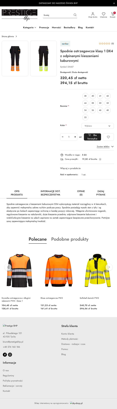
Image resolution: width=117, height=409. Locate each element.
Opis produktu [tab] (17, 193)
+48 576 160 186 (11, 347)
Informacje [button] (9, 363)
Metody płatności (69, 339)
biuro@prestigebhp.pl (13, 341)
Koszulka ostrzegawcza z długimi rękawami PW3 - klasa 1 (16, 299)
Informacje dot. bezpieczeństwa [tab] (50, 193)
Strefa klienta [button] (69, 326)
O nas (6, 370)
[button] (29, 27)
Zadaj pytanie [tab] (100, 193)
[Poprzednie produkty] (8, 267)
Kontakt (6, 391)
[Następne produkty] (109, 267)
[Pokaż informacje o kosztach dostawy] (100, 159)
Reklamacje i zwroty (12, 385)
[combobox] (98, 126)
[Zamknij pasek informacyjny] (114, 3)
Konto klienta (67, 333)
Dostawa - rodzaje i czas (73, 344)
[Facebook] (5, 355)
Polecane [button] (38, 239)
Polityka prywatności (13, 380)
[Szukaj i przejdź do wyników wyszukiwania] (75, 15)
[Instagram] (10, 355)
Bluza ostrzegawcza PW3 (52, 298)
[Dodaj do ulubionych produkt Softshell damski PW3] (112, 250)
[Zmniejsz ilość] (62, 137)
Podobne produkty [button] (69, 239)
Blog (63, 354)
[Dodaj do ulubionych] (108, 137)
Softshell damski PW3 (89, 298)
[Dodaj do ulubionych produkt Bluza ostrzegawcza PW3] (73, 250)
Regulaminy (8, 375)
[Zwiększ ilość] (75, 137)
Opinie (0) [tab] (81, 193)
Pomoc (64, 349)
